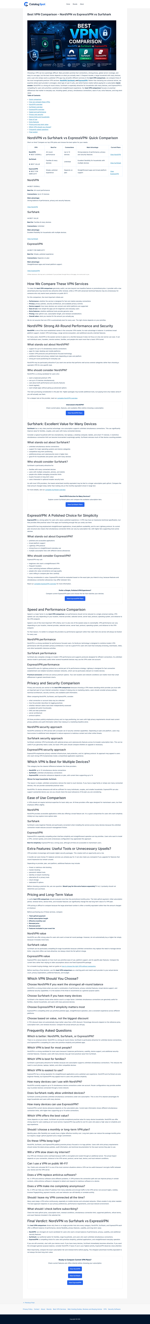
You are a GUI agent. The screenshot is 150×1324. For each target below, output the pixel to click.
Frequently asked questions (38, 129)
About (82, 4)
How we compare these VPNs (39, 102)
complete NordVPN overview (67, 398)
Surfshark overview (36, 107)
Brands (75, 4)
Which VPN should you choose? (40, 127)
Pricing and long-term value (38, 124)
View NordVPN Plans (75, 413)
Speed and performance (37, 112)
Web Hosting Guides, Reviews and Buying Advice (85, 1309)
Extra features (34, 122)
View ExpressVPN (33, 271)
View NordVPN (115, 154)
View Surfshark (115, 163)
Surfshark (71, 80)
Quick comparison (35, 99)
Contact (36, 1309)
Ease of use (33, 119)
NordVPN (63, 80)
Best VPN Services (59, 1309)
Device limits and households (39, 117)
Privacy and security (36, 114)
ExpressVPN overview (36, 109)
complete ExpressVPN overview (45, 584)
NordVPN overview (35, 104)
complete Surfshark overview (55, 490)
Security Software (114, 1309)
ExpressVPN (83, 80)
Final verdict (33, 132)
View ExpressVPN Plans (75, 598)
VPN (105, 1309)
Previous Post (28, 1302)
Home (68, 4)
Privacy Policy (27, 1309)
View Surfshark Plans (75, 504)
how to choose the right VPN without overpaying (78, 966)
